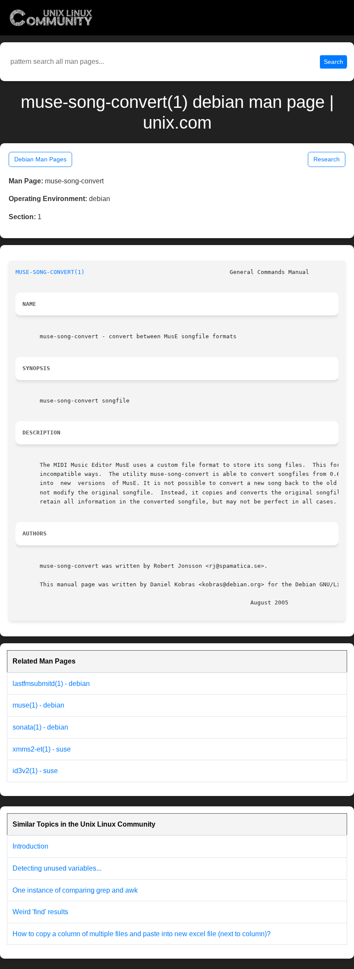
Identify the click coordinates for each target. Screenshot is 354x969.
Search (333, 61)
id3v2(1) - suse (35, 770)
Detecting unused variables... (57, 868)
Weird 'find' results (40, 912)
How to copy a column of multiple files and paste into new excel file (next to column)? (142, 934)
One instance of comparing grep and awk (75, 890)
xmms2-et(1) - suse (42, 749)
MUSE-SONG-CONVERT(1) (50, 272)
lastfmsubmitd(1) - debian (51, 683)
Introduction (30, 846)
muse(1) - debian (38, 705)
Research (326, 159)
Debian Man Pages (40, 159)
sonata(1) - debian (40, 727)
